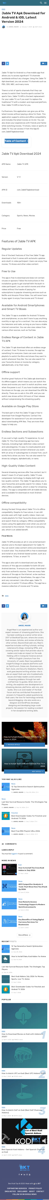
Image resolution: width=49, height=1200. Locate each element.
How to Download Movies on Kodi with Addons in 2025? (22, 1035)
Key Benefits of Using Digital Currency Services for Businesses (31, 922)
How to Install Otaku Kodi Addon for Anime (28, 956)
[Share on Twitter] (7, 63)
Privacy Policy (35, 1188)
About (32, 1191)
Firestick (14, 813)
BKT (39, 1184)
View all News (23, 935)
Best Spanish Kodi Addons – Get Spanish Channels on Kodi (23, 1150)
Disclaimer (22, 1191)
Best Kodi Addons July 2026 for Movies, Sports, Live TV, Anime (27, 977)
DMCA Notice (10, 1191)
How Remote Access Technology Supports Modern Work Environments (31, 904)
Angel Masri (14, 27)
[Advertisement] (24, 45)
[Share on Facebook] (3, 63)
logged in (14, 854)
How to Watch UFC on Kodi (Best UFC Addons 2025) (24, 1073)
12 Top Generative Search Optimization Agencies (28, 788)
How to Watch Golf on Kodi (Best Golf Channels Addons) (22, 1111)
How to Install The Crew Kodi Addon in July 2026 (31, 869)
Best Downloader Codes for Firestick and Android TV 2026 (28, 817)
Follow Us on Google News (24, 1194)
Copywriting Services (17, 1188)
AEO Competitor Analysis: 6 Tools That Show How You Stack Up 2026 (32, 886)
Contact (40, 1191)
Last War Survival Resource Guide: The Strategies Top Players (24, 803)
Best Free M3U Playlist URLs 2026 (25, 831)
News (3, 9)
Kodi (20, 865)
